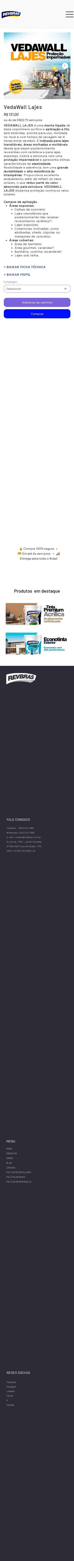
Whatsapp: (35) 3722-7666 (20, 832)
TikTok (9, 1395)
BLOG (9, 1162)
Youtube (10, 1404)
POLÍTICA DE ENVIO (15, 1176)
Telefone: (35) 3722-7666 (20, 828)
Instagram (11, 1386)
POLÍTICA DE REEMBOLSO (18, 1181)
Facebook (11, 1382)
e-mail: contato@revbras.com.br (24, 837)
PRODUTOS (11, 1153)
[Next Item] (65, 66)
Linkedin (10, 1391)
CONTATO (10, 1167)
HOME (9, 1148)
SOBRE (9, 1158)
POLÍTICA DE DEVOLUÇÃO (18, 1172)
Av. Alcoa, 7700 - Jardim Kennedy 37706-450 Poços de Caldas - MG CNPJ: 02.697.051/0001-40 (24, 846)
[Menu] (70, 14)
